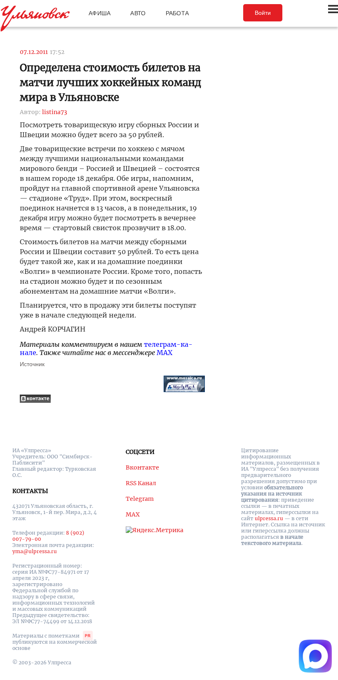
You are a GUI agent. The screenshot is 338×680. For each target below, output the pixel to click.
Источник (32, 364)
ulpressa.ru (269, 518)
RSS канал (141, 483)
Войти (263, 12)
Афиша (99, 13)
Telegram (140, 498)
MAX (164, 352)
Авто (138, 13)
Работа (177, 13)
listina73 (54, 112)
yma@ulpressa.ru (34, 551)
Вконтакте (142, 467)
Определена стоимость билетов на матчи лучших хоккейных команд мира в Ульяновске (110, 82)
